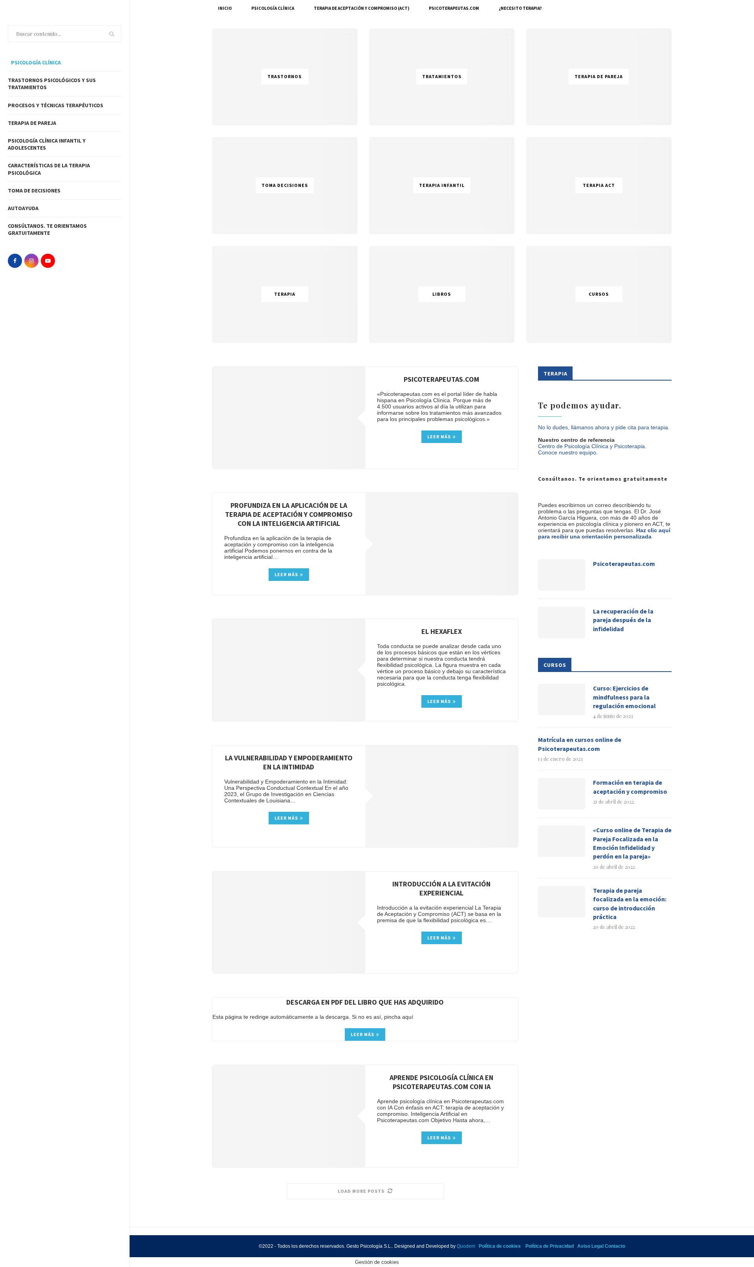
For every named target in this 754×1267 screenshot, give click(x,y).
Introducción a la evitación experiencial (441, 888)
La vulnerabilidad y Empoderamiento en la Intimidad (289, 762)
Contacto (615, 1246)
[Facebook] (15, 261)
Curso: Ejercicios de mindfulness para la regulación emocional (624, 697)
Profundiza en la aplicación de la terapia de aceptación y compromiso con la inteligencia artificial (289, 514)
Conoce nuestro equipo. (568, 452)
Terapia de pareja (32, 122)
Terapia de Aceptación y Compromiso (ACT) (361, 8)
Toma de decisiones (34, 190)
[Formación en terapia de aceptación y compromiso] (561, 793)
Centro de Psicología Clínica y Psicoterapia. (592, 446)
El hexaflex (441, 631)
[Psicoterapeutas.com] (288, 418)
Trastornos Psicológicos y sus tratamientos (52, 84)
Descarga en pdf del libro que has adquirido (365, 1002)
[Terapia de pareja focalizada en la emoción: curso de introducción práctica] (561, 901)
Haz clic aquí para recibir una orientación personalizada (604, 533)
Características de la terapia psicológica (49, 169)
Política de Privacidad (549, 1246)
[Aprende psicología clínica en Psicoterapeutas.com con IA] (288, 1116)
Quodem (466, 1246)
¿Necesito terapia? (520, 8)
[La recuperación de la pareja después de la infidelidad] (561, 622)
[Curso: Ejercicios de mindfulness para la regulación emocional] (561, 699)
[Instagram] (31, 261)
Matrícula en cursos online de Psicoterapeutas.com (579, 744)
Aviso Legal (590, 1246)
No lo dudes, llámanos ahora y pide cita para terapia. (604, 427)
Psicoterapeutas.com (454, 8)
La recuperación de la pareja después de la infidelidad (623, 620)
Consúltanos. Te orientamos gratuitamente (47, 229)
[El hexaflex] (288, 670)
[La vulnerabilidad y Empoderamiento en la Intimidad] (441, 796)
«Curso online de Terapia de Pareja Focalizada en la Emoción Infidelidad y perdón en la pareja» (632, 843)
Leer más (439, 436)
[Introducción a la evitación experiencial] (288, 922)
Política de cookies (500, 1246)
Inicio (225, 8)
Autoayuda (23, 208)
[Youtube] (48, 261)
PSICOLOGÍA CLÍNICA (35, 62)
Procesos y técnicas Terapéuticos (55, 105)
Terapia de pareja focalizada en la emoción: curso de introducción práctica (629, 903)
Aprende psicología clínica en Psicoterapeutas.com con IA (441, 1082)
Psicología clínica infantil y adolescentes (47, 144)
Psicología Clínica (272, 8)
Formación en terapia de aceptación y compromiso (630, 786)
